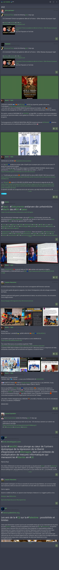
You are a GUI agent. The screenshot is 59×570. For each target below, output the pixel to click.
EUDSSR (20, 225)
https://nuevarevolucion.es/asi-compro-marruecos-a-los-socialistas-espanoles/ (22, 346)
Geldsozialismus (6, 232)
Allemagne (25, 451)
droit (39, 526)
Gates (24, 209)
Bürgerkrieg (32, 226)
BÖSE (3, 228)
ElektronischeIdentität (27, 235)
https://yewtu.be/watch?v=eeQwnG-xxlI (14, 24)
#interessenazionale (27, 301)
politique (5, 22)
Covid (8, 225)
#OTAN (45, 122)
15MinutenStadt (41, 226)
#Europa (22, 104)
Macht (6, 209)
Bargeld (34, 233)
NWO (34, 225)
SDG (38, 225)
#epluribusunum (12, 500)
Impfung (4, 235)
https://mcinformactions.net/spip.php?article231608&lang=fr (19, 425)
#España (6, 182)
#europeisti (20, 500)
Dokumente (17, 206)
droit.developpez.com (11, 441)
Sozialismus (50, 226)
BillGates (31, 217)
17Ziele (17, 226)
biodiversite (9, 427)
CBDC (41, 225)
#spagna (7, 301)
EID (43, 233)
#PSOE (43, 333)
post (26, 15)
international (45, 526)
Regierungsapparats (16, 219)
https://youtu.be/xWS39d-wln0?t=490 (11, 340)
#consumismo (27, 161)
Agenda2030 (5, 226)
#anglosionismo (26, 383)
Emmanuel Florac (9, 15)
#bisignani (4, 496)
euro (20, 22)
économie (12, 22)
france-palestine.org (11, 512)
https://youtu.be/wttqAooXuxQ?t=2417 (20, 106)
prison (42, 466)
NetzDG (13, 446)
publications (53, 466)
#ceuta (3, 301)
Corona (4, 225)
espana (4, 193)
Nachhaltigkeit (24, 226)
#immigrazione (15, 301)
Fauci (5, 206)
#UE (48, 122)
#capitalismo (19, 161)
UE (17, 22)
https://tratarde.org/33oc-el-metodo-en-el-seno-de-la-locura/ (18, 171)
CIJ (18, 517)
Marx (42, 232)
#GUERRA (26, 113)
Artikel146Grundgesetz (12, 228)
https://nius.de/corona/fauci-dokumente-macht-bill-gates (17, 212)
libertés (21, 457)
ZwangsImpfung (12, 235)
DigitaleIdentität (39, 235)
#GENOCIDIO (40, 379)
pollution (24, 427)
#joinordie (4, 500)
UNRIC (12, 226)
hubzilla (8, 2)
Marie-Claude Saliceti (10, 418)
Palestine (33, 517)
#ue (20, 301)
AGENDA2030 (27, 225)
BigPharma (14, 225)
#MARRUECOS (9, 269)
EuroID (39, 233)
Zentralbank (27, 232)
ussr (4, 2)
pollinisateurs (17, 427)
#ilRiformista (12, 496)
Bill (17, 209)
